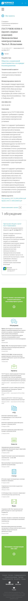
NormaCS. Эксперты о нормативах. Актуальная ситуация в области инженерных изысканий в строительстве (13, 519)
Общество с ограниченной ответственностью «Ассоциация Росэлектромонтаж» (13, 63)
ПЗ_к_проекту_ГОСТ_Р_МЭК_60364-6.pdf (14, 198)
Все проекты (10, 16)
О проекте (4, 575)
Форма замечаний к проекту (10, 207)
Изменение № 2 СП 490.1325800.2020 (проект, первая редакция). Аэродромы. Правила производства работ (13, 389)
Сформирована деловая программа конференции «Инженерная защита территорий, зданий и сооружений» (14, 449)
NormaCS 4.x (17, 579)
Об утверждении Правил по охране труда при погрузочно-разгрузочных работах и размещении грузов (14, 347)
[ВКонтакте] (20, 207)
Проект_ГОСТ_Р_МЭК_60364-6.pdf (12, 201)
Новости (14, 444)
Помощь (23, 579)
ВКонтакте (18, 584)
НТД (14, 412)
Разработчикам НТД (7, 579)
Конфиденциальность (20, 575)
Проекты (14, 371)
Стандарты (5, 21)
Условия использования (11, 577)
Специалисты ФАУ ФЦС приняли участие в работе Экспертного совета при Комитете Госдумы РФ (12, 510)
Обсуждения (14, 325)
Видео (14, 506)
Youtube (14, 589)
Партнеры (20, 577)
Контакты (10, 575)
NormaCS (9, 267)
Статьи (14, 476)
